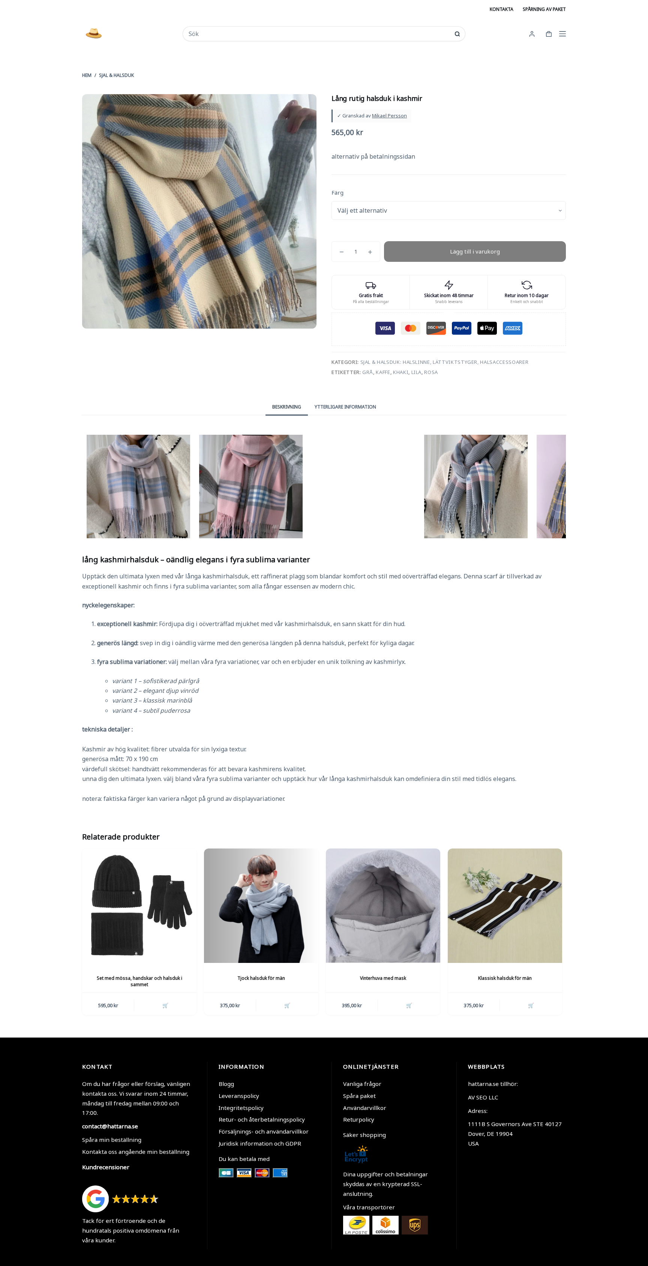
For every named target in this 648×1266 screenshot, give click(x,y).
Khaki (400, 372)
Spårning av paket (544, 9)
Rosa (431, 372)
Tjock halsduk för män (261, 978)
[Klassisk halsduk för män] (505, 906)
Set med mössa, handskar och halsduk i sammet (139, 981)
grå (367, 372)
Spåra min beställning (111, 1139)
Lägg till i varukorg (475, 251)
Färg (338, 192)
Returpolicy (358, 1119)
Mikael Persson (389, 115)
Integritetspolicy (241, 1107)
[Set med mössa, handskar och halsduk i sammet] (139, 906)
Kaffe (383, 372)
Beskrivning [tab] (286, 407)
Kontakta (501, 9)
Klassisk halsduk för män (505, 978)
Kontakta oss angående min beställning (135, 1151)
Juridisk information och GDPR (260, 1143)
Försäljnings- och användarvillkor (264, 1131)
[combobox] (319, 34)
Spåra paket (359, 1095)
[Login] (532, 34)
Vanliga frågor (362, 1083)
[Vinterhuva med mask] (383, 906)
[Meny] (562, 33)
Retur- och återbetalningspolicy (262, 1119)
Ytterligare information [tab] (345, 407)
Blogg (226, 1083)
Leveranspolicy (239, 1095)
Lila (416, 372)
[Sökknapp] (457, 34)
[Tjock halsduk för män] (261, 906)
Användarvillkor (364, 1107)
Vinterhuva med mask (383, 978)
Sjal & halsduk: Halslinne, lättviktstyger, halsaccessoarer (444, 362)
